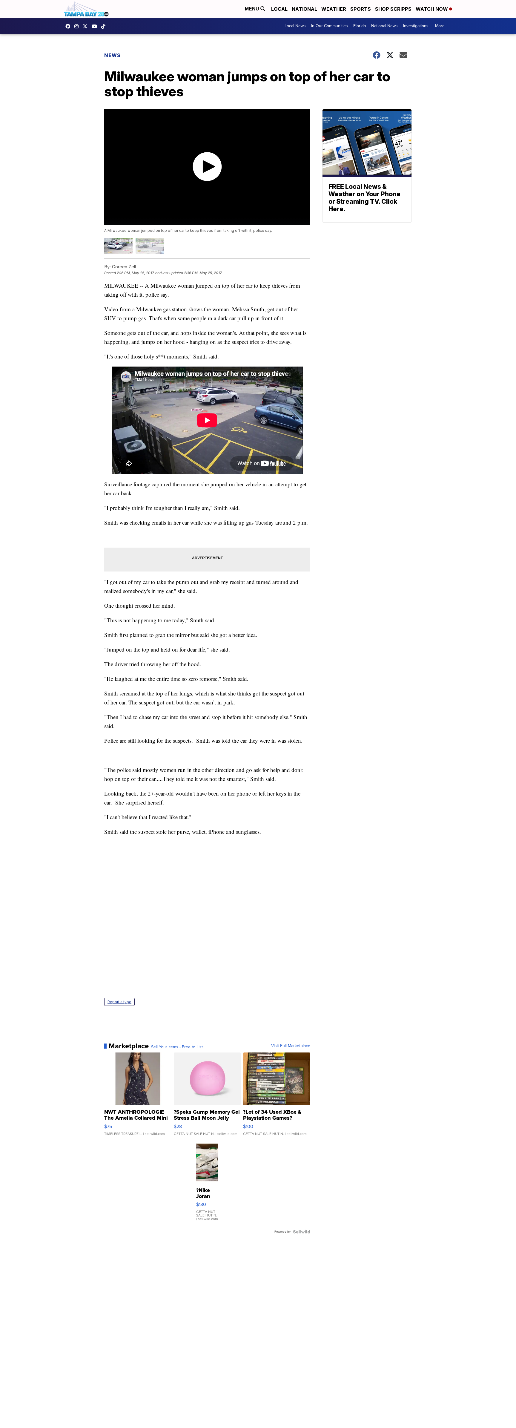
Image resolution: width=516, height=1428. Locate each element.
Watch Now (432, 9)
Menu (252, 8)
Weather (333, 9)
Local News (295, 26)
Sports (360, 9)
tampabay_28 (78, 26)
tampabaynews (69, 26)
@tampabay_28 (104, 26)
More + (441, 26)
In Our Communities (329, 26)
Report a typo (119, 1002)
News (112, 55)
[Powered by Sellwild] (301, 1232)
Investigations (416, 26)
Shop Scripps (393, 9)
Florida (359, 26)
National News (384, 26)
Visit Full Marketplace (290, 1046)
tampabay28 (86, 26)
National (304, 9)
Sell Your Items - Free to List (177, 1047)
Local (279, 9)
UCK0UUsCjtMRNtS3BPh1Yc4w (96, 26)
